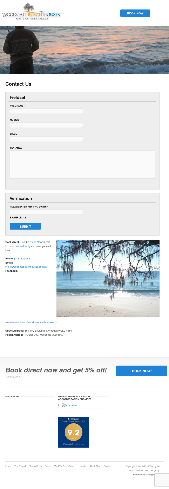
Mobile (15, 119)
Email (14, 133)
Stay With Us (35, 466)
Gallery (72, 466)
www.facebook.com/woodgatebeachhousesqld (31, 322)
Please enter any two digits (29, 206)
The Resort (20, 466)
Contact (107, 466)
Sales (47, 466)
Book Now (135, 13)
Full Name (17, 105)
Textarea (16, 147)
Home (8, 466)
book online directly (19, 246)
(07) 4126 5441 (23, 258)
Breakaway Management (146, 474)
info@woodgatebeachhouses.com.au (26, 266)
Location (83, 466)
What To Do (59, 466)
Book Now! (142, 370)
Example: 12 (18, 217)
